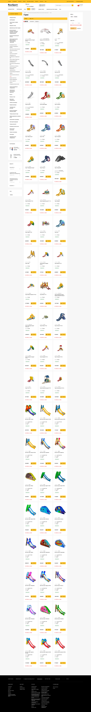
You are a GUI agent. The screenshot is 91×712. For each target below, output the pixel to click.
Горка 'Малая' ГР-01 (58, 263)
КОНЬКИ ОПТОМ (33, 686)
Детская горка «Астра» (29, 419)
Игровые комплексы (13, 77)
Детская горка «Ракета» (59, 585)
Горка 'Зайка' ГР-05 (28, 232)
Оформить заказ (22, 689)
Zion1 (72, 16)
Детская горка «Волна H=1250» (45, 419)
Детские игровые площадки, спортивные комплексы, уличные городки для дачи (35, 695)
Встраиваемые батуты (13, 44)
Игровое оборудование (13, 79)
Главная (9, 1)
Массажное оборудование (45, 686)
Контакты (41, 1)
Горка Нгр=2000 (28, 72)
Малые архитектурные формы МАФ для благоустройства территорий (35, 700)
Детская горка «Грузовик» (44, 452)
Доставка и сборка (30, 1)
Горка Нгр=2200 (43, 72)
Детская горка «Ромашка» (30, 618)
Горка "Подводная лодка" (29, 167)
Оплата (24, 1)
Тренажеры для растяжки (45, 690)
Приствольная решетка (13, 50)
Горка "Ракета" (42, 167)
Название (36, 21)
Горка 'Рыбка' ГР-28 (43, 325)
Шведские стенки (34, 691)
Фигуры (11, 52)
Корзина (21, 686)
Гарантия (19, 1)
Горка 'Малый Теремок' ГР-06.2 (30, 294)
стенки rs (11, 194)
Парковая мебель (12, 70)
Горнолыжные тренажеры (45, 697)
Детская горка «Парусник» (30, 585)
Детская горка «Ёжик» (29, 485)
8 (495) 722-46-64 (42, 4)
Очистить (79, 28)
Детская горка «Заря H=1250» (45, 485)
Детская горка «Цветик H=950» (60, 652)
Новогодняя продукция (44, 698)
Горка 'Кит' (56, 232)
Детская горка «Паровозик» (45, 552)
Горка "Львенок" (58, 104)
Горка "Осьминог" (58, 136)
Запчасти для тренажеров (45, 702)
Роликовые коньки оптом (45, 701)
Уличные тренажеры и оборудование (34, 702)
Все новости (12, 185)
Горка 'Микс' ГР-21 (43, 294)
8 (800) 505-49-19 (42, 5)
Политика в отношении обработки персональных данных (12, 695)
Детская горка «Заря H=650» (60, 485)
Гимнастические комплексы (14, 74)
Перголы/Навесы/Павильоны (14, 59)
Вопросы (36, 1)
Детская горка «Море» (29, 552)
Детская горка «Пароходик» (60, 552)
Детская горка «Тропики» (59, 618)
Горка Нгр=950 (57, 72)
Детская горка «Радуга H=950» (45, 585)
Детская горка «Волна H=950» (30, 452)
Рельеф (75, 16)
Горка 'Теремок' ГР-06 (58, 356)
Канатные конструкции (13, 53)
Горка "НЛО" (42, 136)
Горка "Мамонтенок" (29, 136)
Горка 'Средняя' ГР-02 (44, 356)
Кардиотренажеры (44, 689)
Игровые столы (33, 707)
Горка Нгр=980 (27, 104)
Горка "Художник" (58, 167)
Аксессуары (43, 705)
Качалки (11, 82)
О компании (14, 1)
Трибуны (11, 73)
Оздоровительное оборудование (44, 707)
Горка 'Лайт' (27, 263)
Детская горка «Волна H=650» (60, 419)
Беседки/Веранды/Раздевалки (15, 71)
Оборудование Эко (13, 55)
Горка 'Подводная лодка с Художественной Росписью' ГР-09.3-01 (59, 295)
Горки (11, 76)
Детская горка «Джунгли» (59, 452)
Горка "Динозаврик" (43, 104)
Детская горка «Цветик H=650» (45, 652)
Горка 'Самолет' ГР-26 (58, 325)
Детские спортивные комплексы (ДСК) (44, 692)
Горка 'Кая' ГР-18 (43, 232)
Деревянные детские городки (35, 692)
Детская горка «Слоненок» (44, 618)
